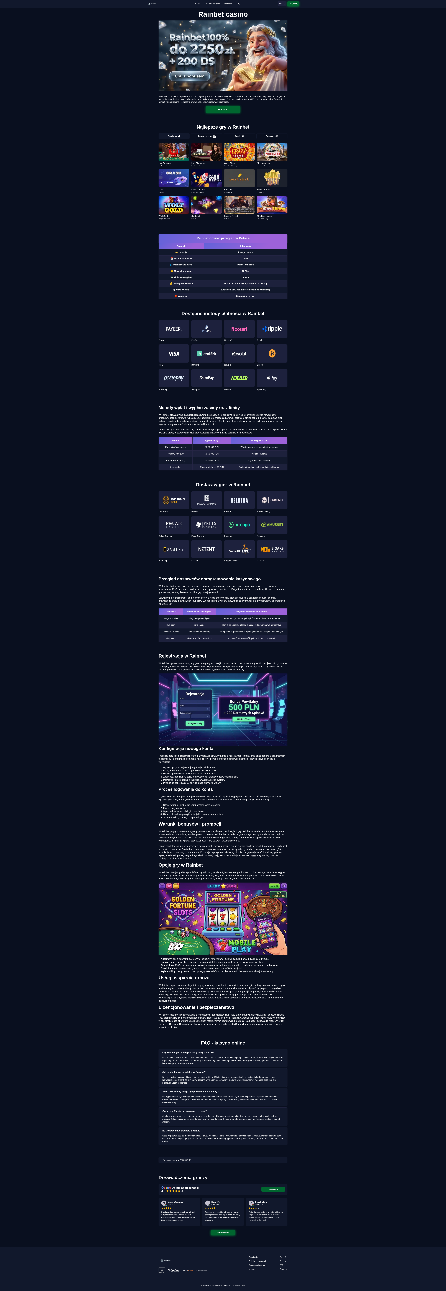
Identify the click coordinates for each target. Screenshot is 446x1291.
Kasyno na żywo (205, 136)
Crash (237, 136)
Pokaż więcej (223, 1232)
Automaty (270, 136)
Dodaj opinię (273, 1189)
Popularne (172, 136)
